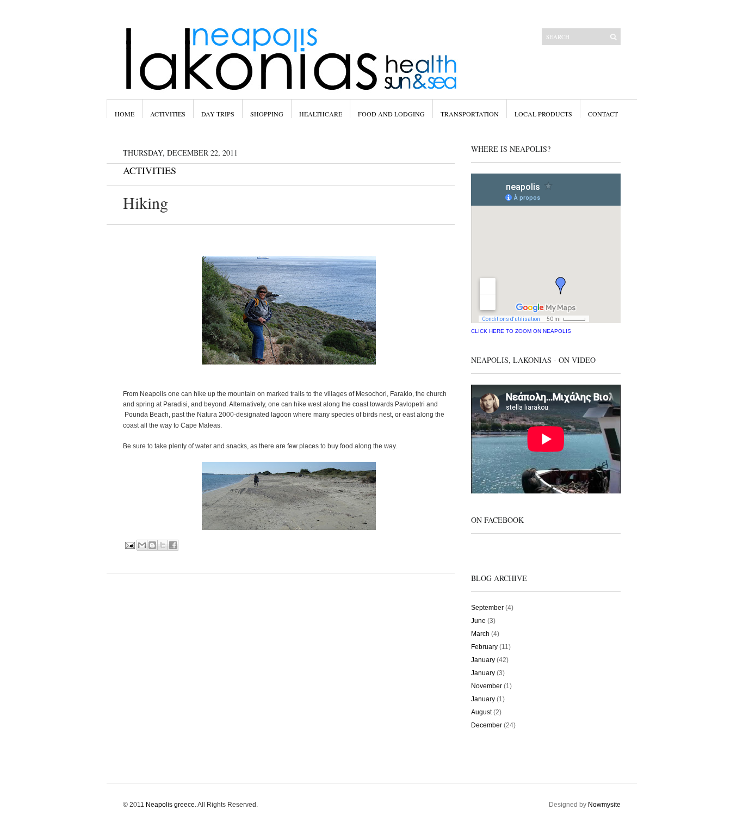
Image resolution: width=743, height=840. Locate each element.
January (483, 660)
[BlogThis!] (152, 545)
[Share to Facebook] (173, 545)
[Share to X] (162, 545)
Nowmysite (604, 804)
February (484, 647)
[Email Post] (130, 545)
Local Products (543, 113)
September (487, 608)
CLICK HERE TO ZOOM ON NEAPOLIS (521, 331)
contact (603, 113)
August (481, 712)
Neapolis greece (170, 804)
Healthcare (320, 113)
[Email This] (142, 545)
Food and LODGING (391, 113)
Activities (167, 113)
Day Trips (217, 113)
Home (124, 113)
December (486, 725)
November (486, 686)
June (478, 621)
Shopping (266, 113)
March (480, 634)
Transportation (470, 113)
